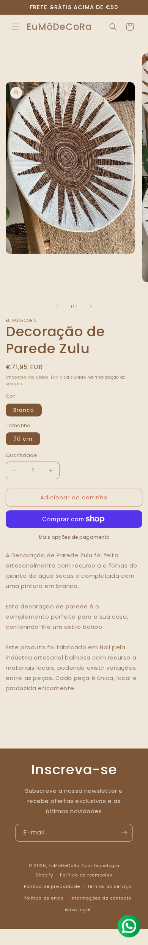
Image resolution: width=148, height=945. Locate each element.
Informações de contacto (101, 898)
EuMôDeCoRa (65, 865)
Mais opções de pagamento (74, 537)
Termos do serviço (109, 886)
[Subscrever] (124, 833)
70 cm (23, 439)
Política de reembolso (86, 875)
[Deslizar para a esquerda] (57, 306)
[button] (15, 27)
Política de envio (43, 898)
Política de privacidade (52, 886)
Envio (57, 377)
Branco (23, 410)
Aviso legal (78, 910)
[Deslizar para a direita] (90, 306)
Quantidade (21, 455)
